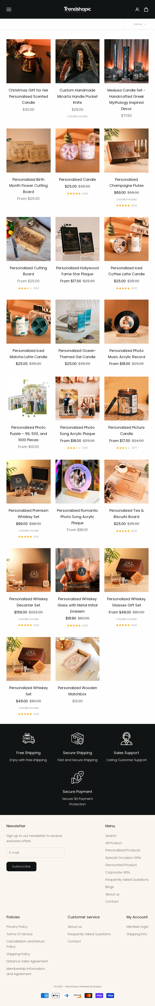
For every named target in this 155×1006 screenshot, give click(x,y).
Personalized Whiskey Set (28, 691)
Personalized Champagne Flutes (126, 182)
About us (112, 894)
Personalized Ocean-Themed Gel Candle (77, 353)
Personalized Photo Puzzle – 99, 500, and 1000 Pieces (28, 433)
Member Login (138, 926)
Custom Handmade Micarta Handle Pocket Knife (77, 96)
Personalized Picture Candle (126, 430)
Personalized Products (122, 850)
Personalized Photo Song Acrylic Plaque (77, 430)
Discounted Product (121, 865)
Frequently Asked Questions (127, 879)
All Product (113, 843)
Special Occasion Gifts (123, 857)
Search (110, 835)
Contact (112, 901)
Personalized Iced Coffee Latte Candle (126, 271)
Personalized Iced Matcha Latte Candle (28, 353)
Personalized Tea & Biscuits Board (126, 513)
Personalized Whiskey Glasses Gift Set (126, 602)
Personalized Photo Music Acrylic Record (126, 353)
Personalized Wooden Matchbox (77, 691)
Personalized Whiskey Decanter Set (28, 602)
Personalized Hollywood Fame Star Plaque (77, 271)
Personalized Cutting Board (28, 271)
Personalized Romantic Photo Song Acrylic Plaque (77, 516)
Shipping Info (137, 934)
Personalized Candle (77, 179)
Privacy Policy (17, 926)
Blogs (109, 887)
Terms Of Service (19, 934)
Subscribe (21, 866)
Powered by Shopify (90, 986)
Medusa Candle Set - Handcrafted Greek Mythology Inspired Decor (126, 99)
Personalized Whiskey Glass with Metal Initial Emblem (77, 605)
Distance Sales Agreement (27, 961)
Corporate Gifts (117, 872)
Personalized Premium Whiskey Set (28, 513)
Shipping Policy (18, 954)
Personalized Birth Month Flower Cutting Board (28, 185)
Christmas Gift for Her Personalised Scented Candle (28, 96)
